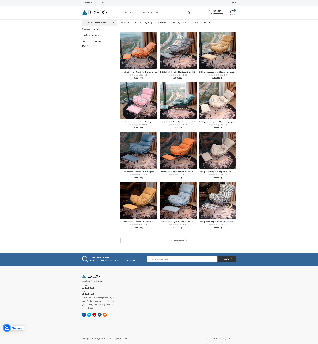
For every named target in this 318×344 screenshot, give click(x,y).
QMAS (228, 339)
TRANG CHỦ (124, 23)
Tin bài (226, 3)
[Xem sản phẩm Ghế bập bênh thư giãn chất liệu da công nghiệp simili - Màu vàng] (217, 50)
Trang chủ (86, 29)
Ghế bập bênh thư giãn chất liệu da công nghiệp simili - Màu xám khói (185, 72)
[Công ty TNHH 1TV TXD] (94, 12)
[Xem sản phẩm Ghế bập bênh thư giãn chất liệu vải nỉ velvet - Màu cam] (178, 150)
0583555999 (88, 294)
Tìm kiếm (225, 259)
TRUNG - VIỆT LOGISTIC (179, 23)
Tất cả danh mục (90, 35)
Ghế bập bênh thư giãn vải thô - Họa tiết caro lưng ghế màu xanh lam (224, 221)
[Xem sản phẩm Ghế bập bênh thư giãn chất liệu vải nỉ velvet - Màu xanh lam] (178, 200)
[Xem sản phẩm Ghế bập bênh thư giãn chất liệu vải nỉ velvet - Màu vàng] (138, 200)
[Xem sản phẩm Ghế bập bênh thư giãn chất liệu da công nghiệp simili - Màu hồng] (138, 100)
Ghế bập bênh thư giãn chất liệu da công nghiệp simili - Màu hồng (144, 122)
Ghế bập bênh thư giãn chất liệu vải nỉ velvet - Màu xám (219, 172)
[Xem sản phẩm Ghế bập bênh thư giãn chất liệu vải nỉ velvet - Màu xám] (217, 150)
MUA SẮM (162, 23)
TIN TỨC (197, 23)
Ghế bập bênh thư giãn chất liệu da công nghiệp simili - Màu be (222, 122)
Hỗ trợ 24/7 (217, 11)
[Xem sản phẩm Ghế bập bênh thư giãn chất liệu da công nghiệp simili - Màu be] (217, 100)
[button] (99, 23)
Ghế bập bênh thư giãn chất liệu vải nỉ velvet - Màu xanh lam (182, 221)
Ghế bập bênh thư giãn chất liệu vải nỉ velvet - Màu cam (180, 172)
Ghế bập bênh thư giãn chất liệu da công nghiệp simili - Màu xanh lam (146, 172)
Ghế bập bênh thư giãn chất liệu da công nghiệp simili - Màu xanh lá (185, 122)
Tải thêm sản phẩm (178, 240)
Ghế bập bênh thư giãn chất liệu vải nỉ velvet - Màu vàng (141, 221)
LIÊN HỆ (207, 23)
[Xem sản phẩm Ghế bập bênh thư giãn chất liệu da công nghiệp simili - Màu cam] (138, 50)
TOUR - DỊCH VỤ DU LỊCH (92, 41)
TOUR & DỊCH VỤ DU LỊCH (143, 23)
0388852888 (218, 13)
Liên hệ (233, 3)
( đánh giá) (143, 75)
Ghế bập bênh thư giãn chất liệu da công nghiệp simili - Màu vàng (223, 72)
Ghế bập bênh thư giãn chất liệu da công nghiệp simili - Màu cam (144, 72)
